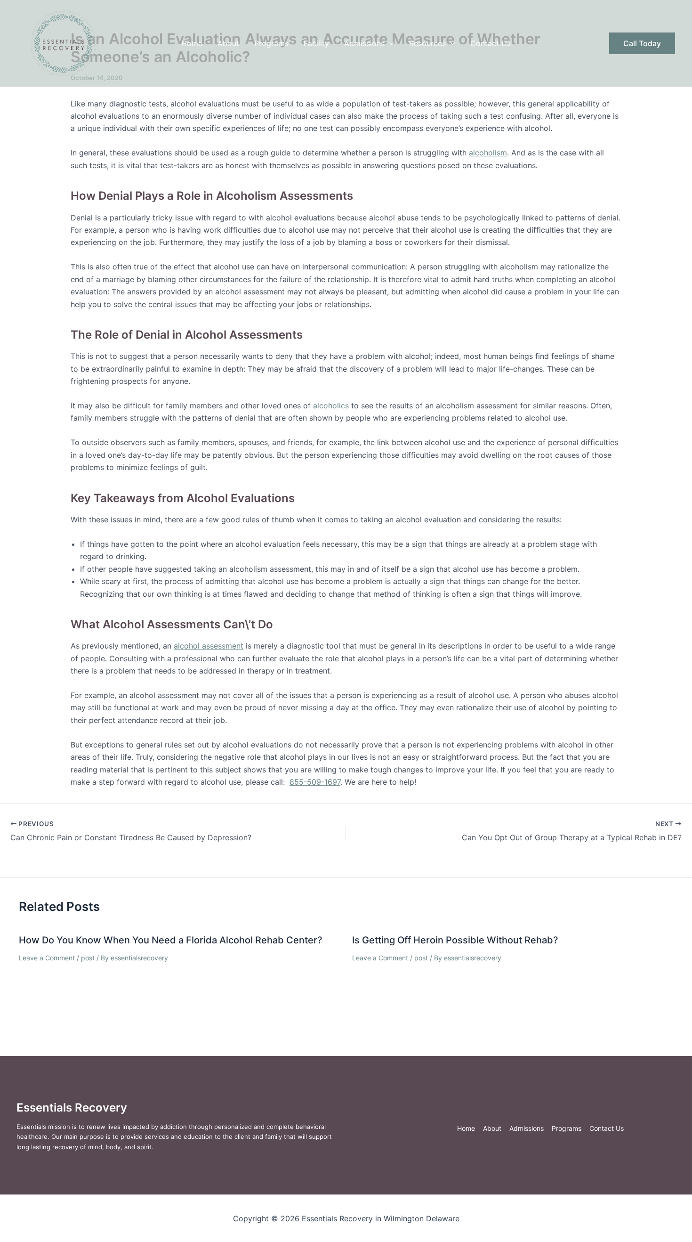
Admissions (364, 43)
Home (191, 43)
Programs (271, 43)
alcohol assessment (208, 645)
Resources (427, 43)
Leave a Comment (47, 958)
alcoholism (488, 152)
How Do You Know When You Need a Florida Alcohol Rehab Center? (170, 940)
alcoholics (332, 405)
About (228, 43)
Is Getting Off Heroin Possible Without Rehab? (455, 940)
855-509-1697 (315, 782)
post (88, 958)
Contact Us (490, 43)
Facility (316, 43)
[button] (389, 43)
